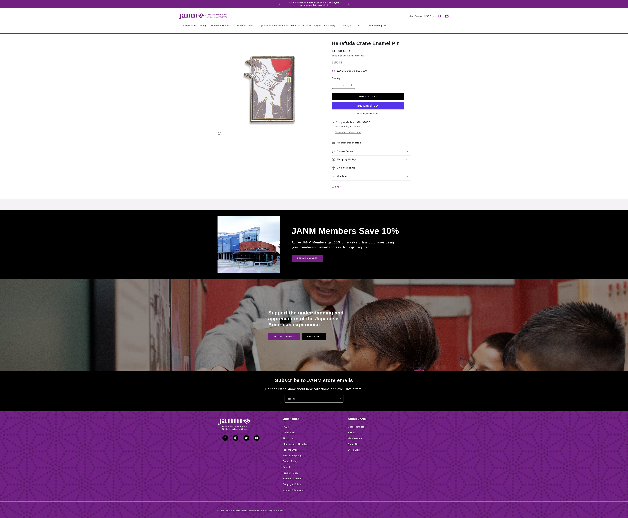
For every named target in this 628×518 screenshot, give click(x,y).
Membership (355, 438)
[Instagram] (235, 438)
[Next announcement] (348, 4)
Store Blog (354, 449)
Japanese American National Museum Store (244, 510)
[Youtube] (257, 438)
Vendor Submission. (294, 490)
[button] (439, 16)
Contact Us (289, 432)
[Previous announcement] (279, 4)
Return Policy (290, 461)
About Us (288, 438)
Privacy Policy (290, 473)
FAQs (286, 426)
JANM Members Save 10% (352, 71)
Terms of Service (292, 478)
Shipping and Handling (295, 444)
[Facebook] (225, 438)
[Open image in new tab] (219, 134)
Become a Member (284, 336)
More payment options (368, 113)
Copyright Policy (292, 484)
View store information (348, 132)
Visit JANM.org (356, 426)
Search (287, 467)
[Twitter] (246, 438)
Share (338, 186)
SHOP (351, 432)
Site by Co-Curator (274, 510)
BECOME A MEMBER (307, 258)
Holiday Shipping (292, 455)
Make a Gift (314, 336)
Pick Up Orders (291, 449)
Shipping (336, 56)
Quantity (336, 78)
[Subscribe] (339, 399)
